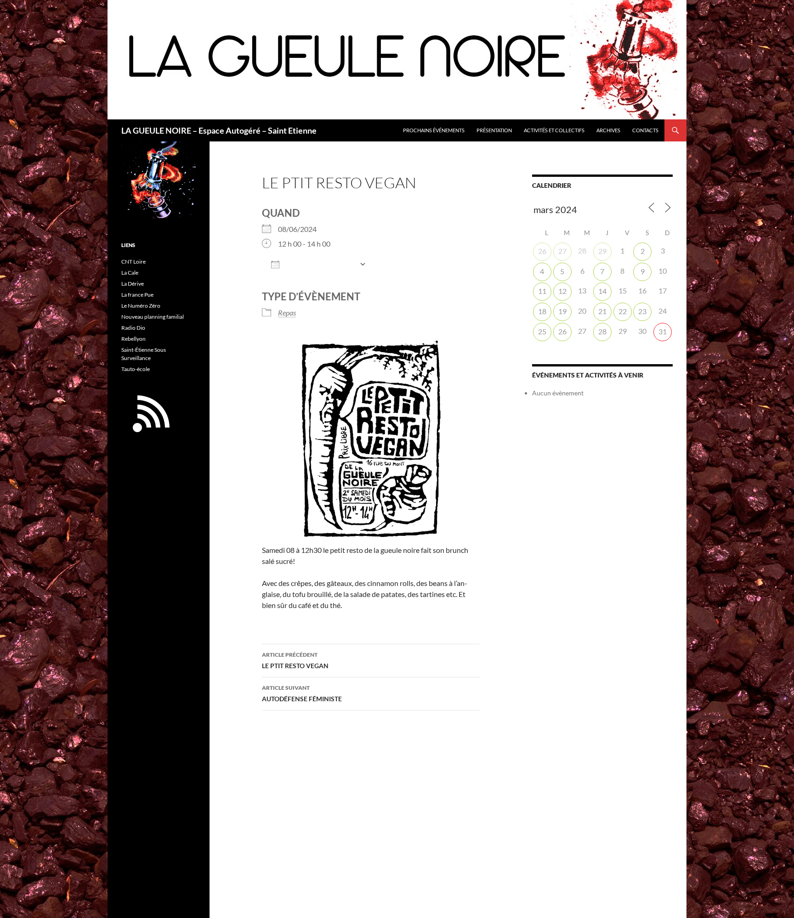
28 (602, 331)
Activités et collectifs (554, 130)
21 (602, 311)
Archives (608, 130)
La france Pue (137, 294)
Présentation (494, 130)
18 (542, 311)
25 (542, 331)
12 (562, 291)
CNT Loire (133, 261)
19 (562, 311)
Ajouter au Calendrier (319, 264)
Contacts (645, 130)
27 (562, 251)
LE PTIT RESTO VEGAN (295, 660)
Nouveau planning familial (152, 316)
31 (662, 331)
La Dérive (132, 283)
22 (622, 311)
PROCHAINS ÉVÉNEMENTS (434, 130)
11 (542, 291)
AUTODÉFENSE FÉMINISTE (302, 693)
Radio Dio (133, 327)
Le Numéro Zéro (140, 305)
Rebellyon (133, 338)
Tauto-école (135, 369)
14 (602, 291)
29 (602, 251)
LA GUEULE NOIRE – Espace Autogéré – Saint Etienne (219, 130)
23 (642, 311)
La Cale (129, 272)
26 (542, 251)
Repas (287, 312)
